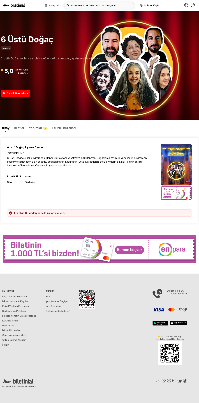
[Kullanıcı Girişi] (193, 5)
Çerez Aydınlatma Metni (14, 335)
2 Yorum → (23, 73)
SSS (48, 296)
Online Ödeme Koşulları (14, 340)
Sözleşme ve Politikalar (14, 311)
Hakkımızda (8, 325)
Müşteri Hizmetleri (11, 330)
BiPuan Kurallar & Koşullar (15, 301)
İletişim (5, 344)
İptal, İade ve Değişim (57, 301)
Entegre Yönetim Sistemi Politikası (19, 315)
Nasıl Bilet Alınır (53, 306)
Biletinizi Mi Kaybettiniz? (58, 311)
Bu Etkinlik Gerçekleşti (15, 93)
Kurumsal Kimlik (10, 320)
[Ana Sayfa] (14, 5)
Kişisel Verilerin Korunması (15, 306)
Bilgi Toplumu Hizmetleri (14, 296)
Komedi (6, 48)
